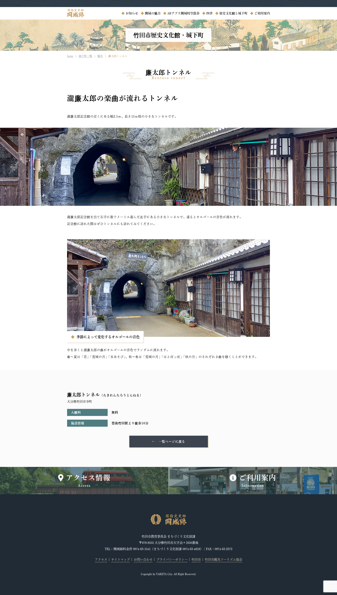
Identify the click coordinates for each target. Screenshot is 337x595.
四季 (209, 13)
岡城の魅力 (153, 13)
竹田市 (196, 559)
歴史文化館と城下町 (233, 13)
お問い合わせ (143, 559)
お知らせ (132, 13)
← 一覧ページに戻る (168, 441)
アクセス (101, 559)
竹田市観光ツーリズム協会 (223, 559)
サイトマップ (120, 559)
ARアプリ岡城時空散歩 (183, 13)
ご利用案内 (262, 13)
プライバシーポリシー (172, 559)
